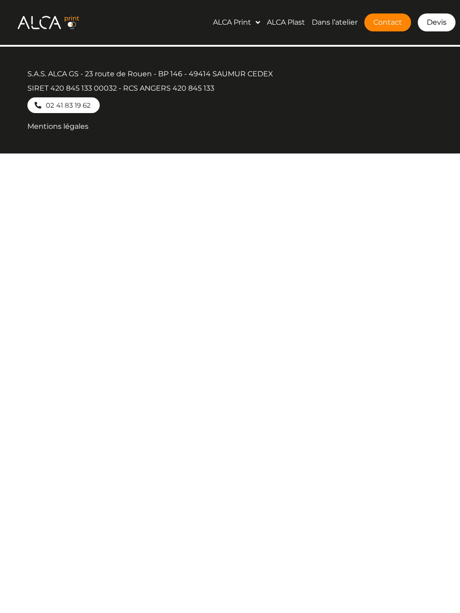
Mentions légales (57, 126)
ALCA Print (232, 22)
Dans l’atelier (335, 22)
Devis (437, 22)
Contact (387, 22)
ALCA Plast (286, 22)
